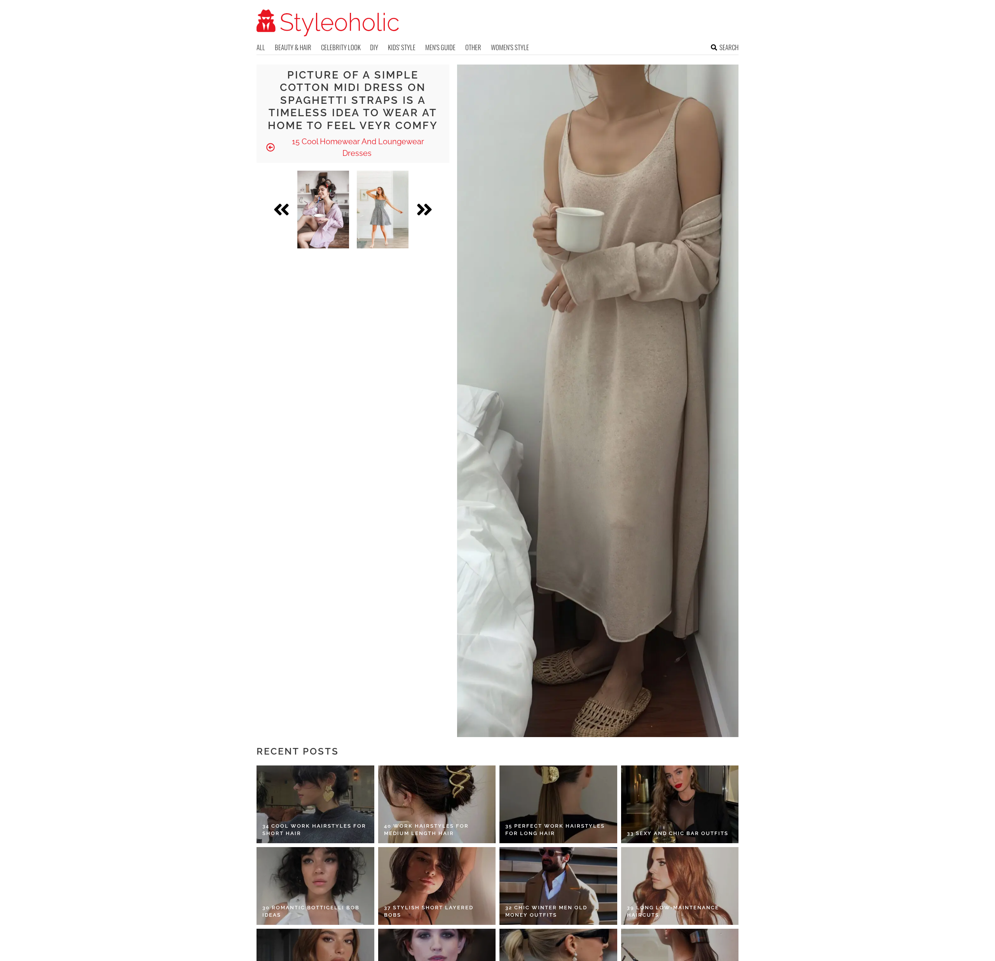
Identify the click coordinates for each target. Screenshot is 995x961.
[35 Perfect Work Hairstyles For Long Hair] (558, 804)
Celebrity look (341, 47)
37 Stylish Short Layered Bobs (428, 911)
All (261, 47)
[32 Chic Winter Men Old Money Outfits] (558, 886)
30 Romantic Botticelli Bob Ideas (311, 911)
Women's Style (510, 47)
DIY (374, 47)
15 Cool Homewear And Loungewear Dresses (357, 147)
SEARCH (728, 47)
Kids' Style (401, 47)
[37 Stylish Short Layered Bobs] (437, 886)
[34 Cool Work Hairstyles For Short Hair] (315, 804)
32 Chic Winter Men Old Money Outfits (546, 911)
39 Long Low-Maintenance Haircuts (673, 911)
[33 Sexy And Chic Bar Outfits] (680, 804)
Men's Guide (440, 47)
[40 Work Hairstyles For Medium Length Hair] (437, 804)
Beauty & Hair (293, 47)
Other (473, 47)
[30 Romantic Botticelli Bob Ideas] (315, 886)
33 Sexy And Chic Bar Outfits (677, 833)
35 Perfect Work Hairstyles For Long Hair (555, 830)
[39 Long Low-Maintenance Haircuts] (680, 886)
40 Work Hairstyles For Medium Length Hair (426, 830)
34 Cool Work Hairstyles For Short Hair (314, 830)
